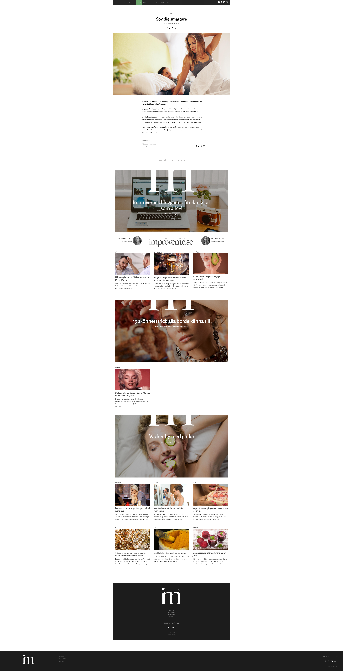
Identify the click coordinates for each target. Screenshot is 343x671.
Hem (118, 2)
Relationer (160, 2)
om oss (171, 610)
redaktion (171, 614)
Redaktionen (146, 141)
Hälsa (139, 2)
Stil (116, 527)
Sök (216, 2)
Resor (145, 2)
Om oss (168, 2)
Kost (155, 527)
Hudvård (196, 252)
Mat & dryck (158, 252)
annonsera (171, 612)
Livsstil (124, 2)
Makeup (117, 367)
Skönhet (132, 2)
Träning (195, 527)
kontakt (171, 616)
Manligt (151, 2)
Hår (116, 252)
